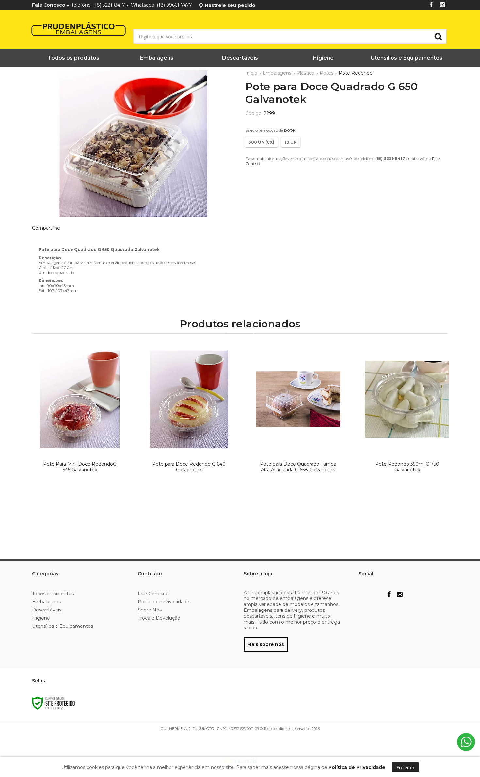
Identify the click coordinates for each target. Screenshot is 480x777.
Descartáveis (46, 610)
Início (251, 73)
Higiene (41, 618)
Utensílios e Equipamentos (62, 626)
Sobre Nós (150, 610)
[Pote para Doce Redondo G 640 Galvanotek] (189, 436)
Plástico (305, 73)
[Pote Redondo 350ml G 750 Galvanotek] (407, 436)
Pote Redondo (356, 73)
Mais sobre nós (265, 644)
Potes (326, 73)
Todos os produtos (53, 593)
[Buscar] (438, 36)
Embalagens (277, 73)
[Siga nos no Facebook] (431, 5)
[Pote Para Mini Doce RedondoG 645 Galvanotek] (79, 436)
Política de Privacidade (163, 602)
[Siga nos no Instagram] (442, 5)
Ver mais (81, 520)
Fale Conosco (48, 5)
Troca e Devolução (159, 618)
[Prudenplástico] (62, 30)
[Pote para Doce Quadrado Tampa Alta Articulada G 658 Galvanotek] (298, 436)
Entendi (405, 767)
